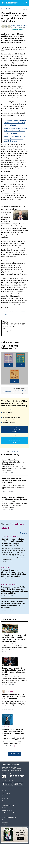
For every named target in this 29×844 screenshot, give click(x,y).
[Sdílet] (24, 9)
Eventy (3, 820)
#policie (22, 311)
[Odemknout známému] (27, 9)
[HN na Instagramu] (16, 776)
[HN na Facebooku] (13, 776)
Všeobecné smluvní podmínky (9, 813)
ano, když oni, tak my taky (10, 330)
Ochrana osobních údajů (8, 805)
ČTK (24, 25)
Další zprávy (14, 753)
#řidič (16, 311)
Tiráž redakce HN (6, 793)
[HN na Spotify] (21, 776)
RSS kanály (4, 825)
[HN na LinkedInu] (18, 776)
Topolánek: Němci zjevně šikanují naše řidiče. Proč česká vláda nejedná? (14, 480)
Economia (4, 795)
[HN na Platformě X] (11, 776)
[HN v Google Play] (7, 784)
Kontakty (4, 790)
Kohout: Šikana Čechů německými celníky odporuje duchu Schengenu (13, 462)
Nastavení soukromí (7, 810)
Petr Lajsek (9, 691)
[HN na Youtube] (23, 776)
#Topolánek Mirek (8, 311)
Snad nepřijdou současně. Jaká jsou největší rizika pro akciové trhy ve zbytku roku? (13, 696)
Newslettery (5, 822)
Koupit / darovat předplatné (9, 817)
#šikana (5, 314)
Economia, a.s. (12, 767)
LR (26, 25)
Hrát (8, 365)
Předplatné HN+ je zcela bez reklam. (20, 451)
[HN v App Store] (18, 784)
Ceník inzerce (5, 800)
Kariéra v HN (5, 798)
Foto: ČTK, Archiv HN (16, 25)
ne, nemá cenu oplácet (9, 326)
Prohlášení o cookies (7, 807)
